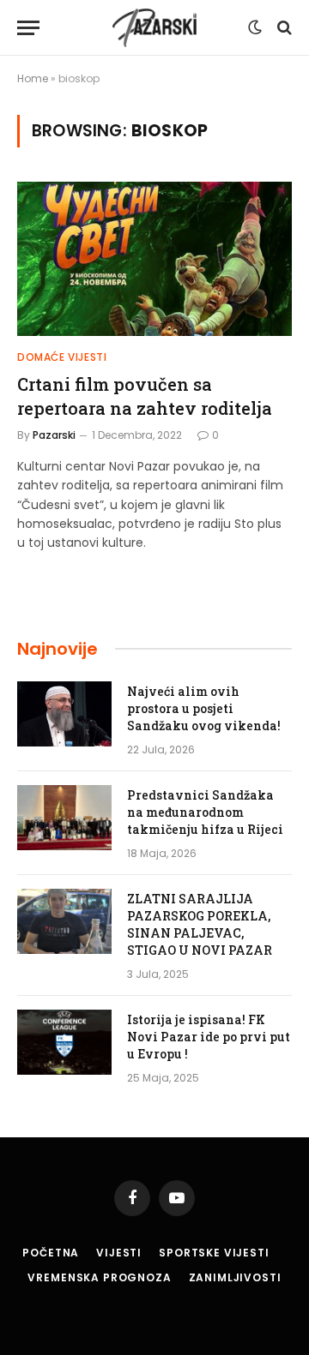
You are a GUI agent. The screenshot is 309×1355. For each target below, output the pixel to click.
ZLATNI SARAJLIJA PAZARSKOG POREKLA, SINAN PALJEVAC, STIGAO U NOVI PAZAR (199, 924)
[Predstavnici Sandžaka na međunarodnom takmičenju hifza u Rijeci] (64, 817)
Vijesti (119, 1252)
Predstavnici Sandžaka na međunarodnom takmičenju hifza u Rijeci (205, 812)
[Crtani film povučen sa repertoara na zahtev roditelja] (154, 259)
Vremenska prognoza (99, 1277)
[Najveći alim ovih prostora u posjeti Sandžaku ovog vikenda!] (64, 713)
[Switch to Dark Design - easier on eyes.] (255, 27)
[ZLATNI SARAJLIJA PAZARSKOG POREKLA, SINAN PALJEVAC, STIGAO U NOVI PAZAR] (64, 921)
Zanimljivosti (235, 1277)
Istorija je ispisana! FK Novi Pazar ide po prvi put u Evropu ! (208, 1036)
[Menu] (28, 28)
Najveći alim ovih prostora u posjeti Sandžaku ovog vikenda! (204, 708)
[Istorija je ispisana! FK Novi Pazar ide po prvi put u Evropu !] (64, 1042)
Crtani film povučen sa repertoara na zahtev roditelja (144, 395)
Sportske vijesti (214, 1252)
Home (32, 78)
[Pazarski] (154, 28)
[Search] (283, 28)
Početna (50, 1252)
